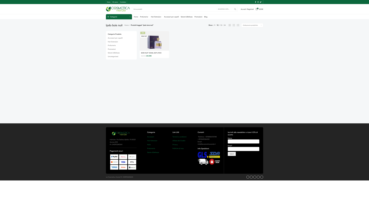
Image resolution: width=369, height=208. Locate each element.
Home (126, 25)
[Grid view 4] (238, 25)
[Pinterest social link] (254, 177)
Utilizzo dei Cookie (178, 141)
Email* (230, 146)
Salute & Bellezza (114, 53)
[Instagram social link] (258, 2)
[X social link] (251, 177)
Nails (149, 145)
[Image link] (121, 134)
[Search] (235, 9)
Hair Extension (113, 42)
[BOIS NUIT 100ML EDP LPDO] (154, 41)
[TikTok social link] (260, 2)
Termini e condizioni (179, 137)
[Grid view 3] (233, 25)
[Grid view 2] (229, 25)
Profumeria (112, 45)
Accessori (150, 137)
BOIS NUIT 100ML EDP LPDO (151, 53)
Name (230, 138)
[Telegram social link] (261, 177)
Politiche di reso (178, 148)
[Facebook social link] (255, 2)
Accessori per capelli (115, 38)
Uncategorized (113, 56)
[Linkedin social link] (258, 177)
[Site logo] (118, 9)
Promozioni (112, 49)
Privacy (175, 145)
